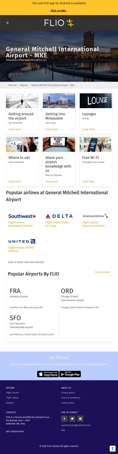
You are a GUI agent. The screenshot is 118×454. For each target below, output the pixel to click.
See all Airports (102, 272)
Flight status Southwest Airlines (20, 224)
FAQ (63, 430)
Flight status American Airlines (93, 224)
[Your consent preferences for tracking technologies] (113, 449)
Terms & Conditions (70, 397)
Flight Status (12, 397)
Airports (24, 85)
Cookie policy (67, 403)
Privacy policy (68, 392)
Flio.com (12, 85)
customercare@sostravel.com (76, 425)
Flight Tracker (12, 392)
